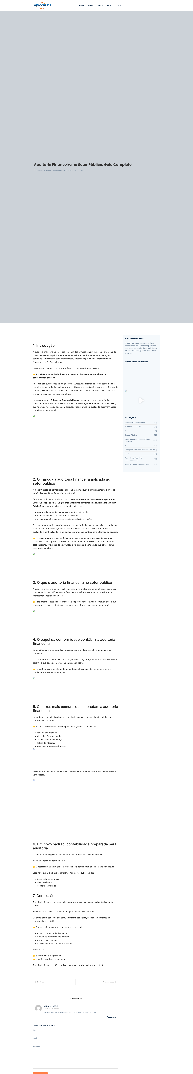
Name (35, 1030)
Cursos (100, 5)
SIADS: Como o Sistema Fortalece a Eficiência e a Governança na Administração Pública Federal (139, 382)
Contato (118, 5)
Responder (111, 1017)
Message (37, 1046)
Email (35, 1038)
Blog (109, 5)
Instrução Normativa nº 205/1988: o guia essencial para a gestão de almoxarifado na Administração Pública (141, 377)
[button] (141, 401)
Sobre (90, 5)
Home (81, 5)
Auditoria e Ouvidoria (44, 170)
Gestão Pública (59, 170)
